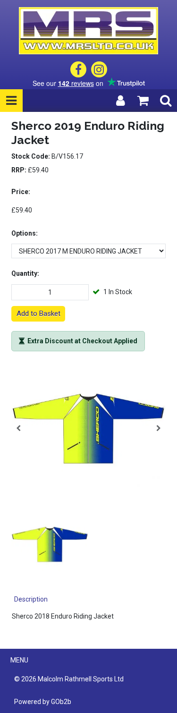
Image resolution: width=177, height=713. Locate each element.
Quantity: (25, 273)
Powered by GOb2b (42, 701)
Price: (20, 191)
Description (31, 599)
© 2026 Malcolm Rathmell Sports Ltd (69, 679)
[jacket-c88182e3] (88, 428)
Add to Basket (38, 313)
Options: (24, 233)
